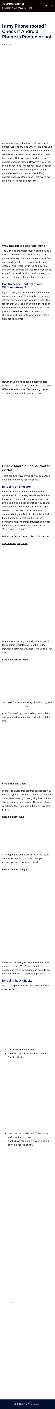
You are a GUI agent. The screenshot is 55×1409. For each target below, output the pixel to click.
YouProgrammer (13, 3)
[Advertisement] (27, 112)
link (41, 644)
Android (6, 44)
